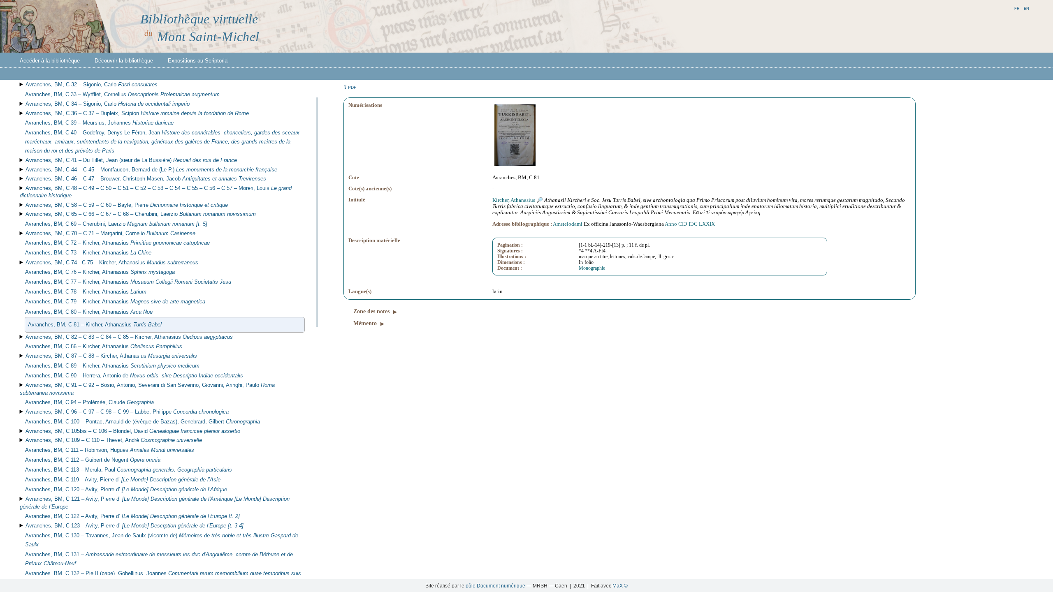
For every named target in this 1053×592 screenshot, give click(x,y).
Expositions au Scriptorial (198, 61)
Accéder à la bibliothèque (50, 61)
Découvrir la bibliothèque (124, 61)
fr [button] (1017, 8)
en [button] (1026, 8)
